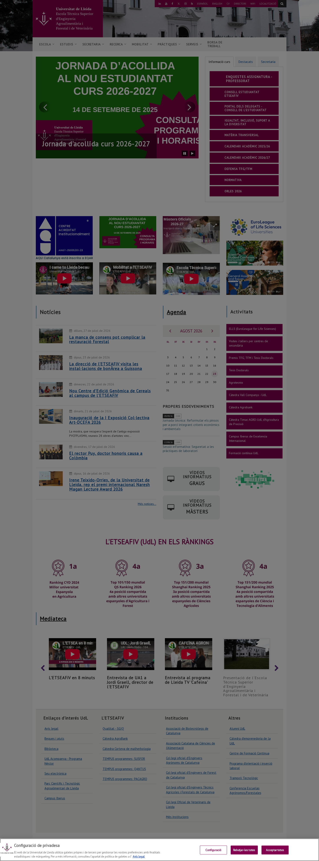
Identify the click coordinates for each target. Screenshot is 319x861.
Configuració (214, 850)
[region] (159, 849)
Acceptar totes (275, 850)
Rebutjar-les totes (244, 850)
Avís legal (139, 856)
